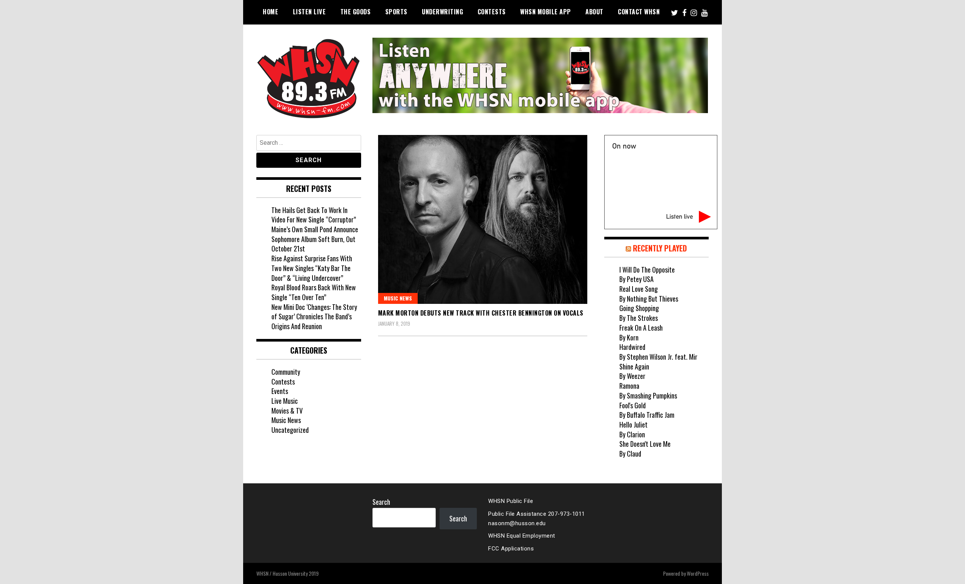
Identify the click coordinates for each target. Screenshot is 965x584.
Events (279, 391)
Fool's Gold (632, 405)
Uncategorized (290, 430)
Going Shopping (639, 308)
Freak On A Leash (641, 328)
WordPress (698, 573)
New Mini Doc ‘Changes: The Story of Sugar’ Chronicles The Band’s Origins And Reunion (314, 316)
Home (270, 11)
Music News (398, 298)
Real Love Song (638, 289)
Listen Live (309, 11)
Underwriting (442, 11)
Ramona (629, 386)
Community (285, 372)
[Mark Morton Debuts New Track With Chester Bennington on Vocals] (482, 219)
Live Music (284, 401)
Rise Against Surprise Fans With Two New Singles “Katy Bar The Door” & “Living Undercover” (311, 267)
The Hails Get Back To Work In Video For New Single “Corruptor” (313, 215)
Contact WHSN (639, 11)
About (594, 11)
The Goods (355, 11)
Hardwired (632, 347)
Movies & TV (287, 410)
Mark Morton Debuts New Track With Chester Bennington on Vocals (481, 312)
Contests (492, 11)
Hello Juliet (633, 424)
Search (381, 502)
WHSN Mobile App (545, 11)
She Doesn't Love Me (645, 444)
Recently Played (660, 248)
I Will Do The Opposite (647, 269)
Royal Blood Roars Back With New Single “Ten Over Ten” (313, 292)
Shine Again (634, 366)
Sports (396, 11)
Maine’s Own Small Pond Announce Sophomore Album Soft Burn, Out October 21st (314, 238)
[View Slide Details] (540, 75)
